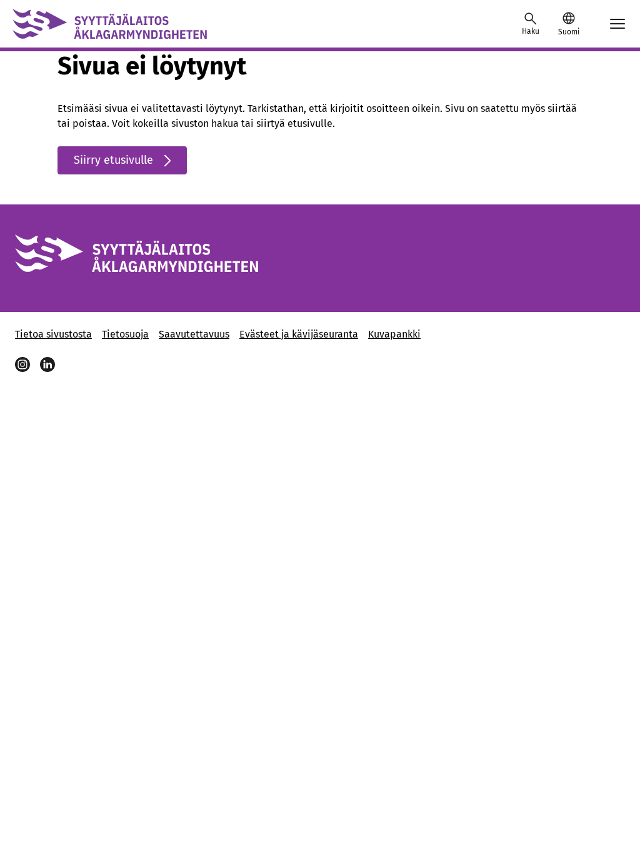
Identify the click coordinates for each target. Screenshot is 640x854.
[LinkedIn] (47, 364)
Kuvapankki (394, 334)
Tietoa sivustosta (53, 334)
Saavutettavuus (194, 334)
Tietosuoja (125, 334)
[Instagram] (22, 364)
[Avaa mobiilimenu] (618, 24)
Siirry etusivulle (113, 160)
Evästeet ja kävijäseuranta (298, 334)
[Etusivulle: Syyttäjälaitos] (109, 24)
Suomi (568, 32)
